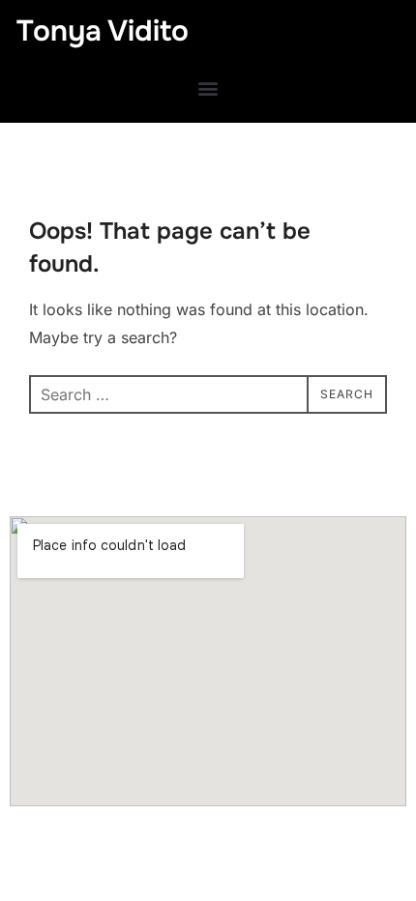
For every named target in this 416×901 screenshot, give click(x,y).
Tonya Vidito (102, 31)
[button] (208, 87)
